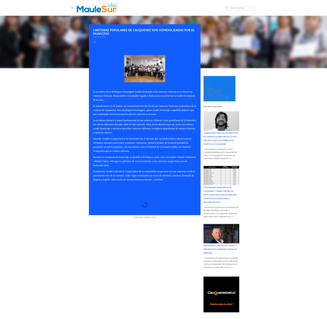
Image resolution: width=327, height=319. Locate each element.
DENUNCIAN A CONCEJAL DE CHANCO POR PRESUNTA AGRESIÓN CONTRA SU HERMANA (220, 249)
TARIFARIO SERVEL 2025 (144, 217)
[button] (94, 42)
